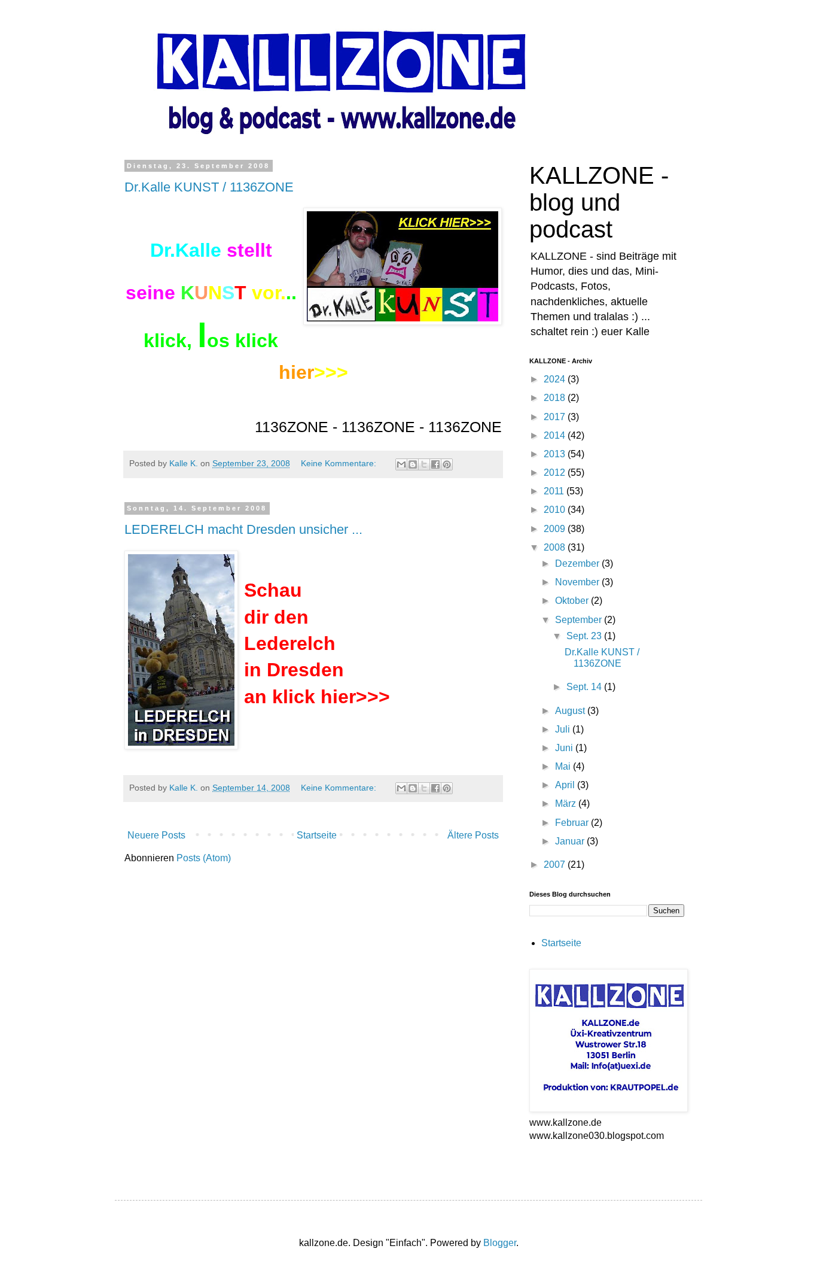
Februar (573, 823)
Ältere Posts (473, 835)
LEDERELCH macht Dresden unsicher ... (243, 529)
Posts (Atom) (203, 858)
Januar (571, 841)
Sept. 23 (585, 636)
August (571, 711)
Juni (565, 748)
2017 (556, 417)
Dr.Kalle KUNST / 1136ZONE (209, 187)
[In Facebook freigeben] (435, 464)
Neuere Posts (156, 835)
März (566, 803)
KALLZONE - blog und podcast (599, 202)
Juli (563, 729)
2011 (555, 491)
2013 (556, 454)
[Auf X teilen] (424, 464)
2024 (556, 379)
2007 (556, 864)
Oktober (573, 601)
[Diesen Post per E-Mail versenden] (401, 464)
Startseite (317, 835)
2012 (556, 472)
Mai (564, 766)
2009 (556, 529)
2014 (556, 435)
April (566, 785)
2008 (556, 547)
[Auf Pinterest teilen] (447, 464)
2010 (556, 510)
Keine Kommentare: (340, 463)
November (578, 582)
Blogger (499, 1243)
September (579, 620)
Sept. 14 (585, 687)
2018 (556, 398)
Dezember (578, 563)
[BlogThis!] (413, 464)
